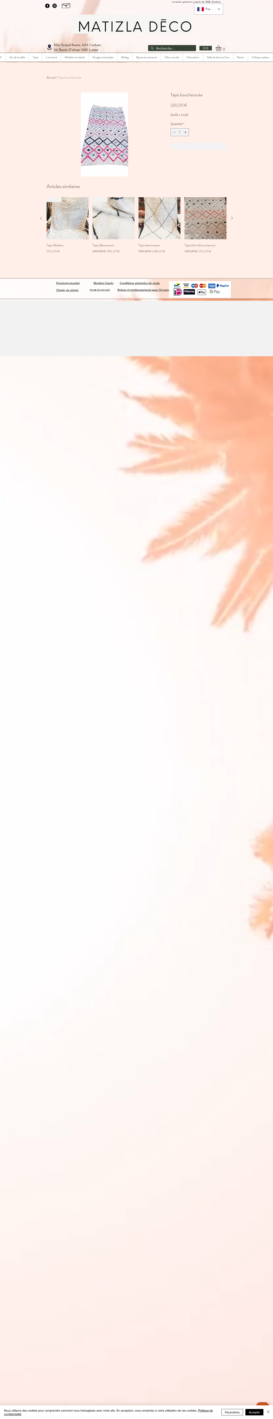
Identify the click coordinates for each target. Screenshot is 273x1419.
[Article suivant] (232, 218)
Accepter (254, 1412)
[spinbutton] (179, 132)
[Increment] (185, 132)
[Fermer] (268, 1412)
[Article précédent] (41, 218)
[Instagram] (54, 6)
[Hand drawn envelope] (66, 5)
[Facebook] (47, 6)
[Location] (49, 47)
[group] (136, 228)
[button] (222, 48)
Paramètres (232, 1412)
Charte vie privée (67, 290)
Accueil (51, 77)
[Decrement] (173, 132)
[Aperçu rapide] (159, 218)
